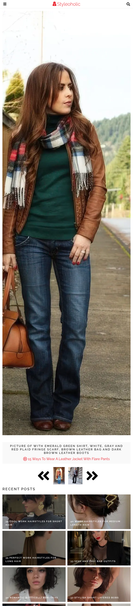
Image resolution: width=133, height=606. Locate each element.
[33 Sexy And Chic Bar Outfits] (99, 548)
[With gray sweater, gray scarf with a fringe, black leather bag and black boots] (75, 475)
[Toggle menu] (5, 4)
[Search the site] (128, 4)
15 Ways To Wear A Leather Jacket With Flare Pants (68, 459)
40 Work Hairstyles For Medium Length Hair (95, 523)
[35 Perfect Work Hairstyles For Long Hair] (34, 548)
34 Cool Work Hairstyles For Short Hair (34, 523)
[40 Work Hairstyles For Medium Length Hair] (99, 511)
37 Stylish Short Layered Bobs (94, 597)
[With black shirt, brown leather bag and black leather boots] (58, 475)
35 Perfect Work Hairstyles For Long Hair (31, 559)
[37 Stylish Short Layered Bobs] (99, 584)
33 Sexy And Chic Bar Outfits (93, 561)
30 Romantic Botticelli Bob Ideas (32, 597)
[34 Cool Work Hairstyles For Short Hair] (34, 511)
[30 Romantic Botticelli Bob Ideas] (34, 584)
